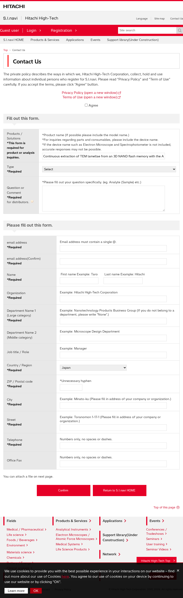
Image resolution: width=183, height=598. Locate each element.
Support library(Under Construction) (133, 40)
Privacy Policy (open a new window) (89, 93)
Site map (159, 18)
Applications (75, 40)
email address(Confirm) (24, 261)
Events (95, 40)
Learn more (16, 591)
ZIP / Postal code (20, 384)
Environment (16, 545)
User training (155, 544)
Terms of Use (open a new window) (89, 97)
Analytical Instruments (72, 529)
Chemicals (14, 557)
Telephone (14, 442)
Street (14, 422)
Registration (61, 30)
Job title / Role (18, 352)
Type (14, 169)
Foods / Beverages (21, 540)
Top (5, 50)
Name (14, 277)
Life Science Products (71, 549)
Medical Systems (68, 544)
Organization (16, 295)
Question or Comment (18, 195)
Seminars (152, 539)
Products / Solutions (21, 145)
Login (31, 30)
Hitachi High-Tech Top (155, 560)
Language (142, 18)
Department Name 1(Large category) (21, 315)
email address (17, 245)
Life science (15, 535)
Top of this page (164, 507)
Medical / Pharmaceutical (25, 529)
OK (35, 591)
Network (109, 554)
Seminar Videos (157, 549)
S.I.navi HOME (13, 40)
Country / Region (19, 367)
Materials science (19, 552)
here (65, 576)
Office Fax (14, 460)
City (14, 402)
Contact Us (176, 18)
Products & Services (45, 40)
